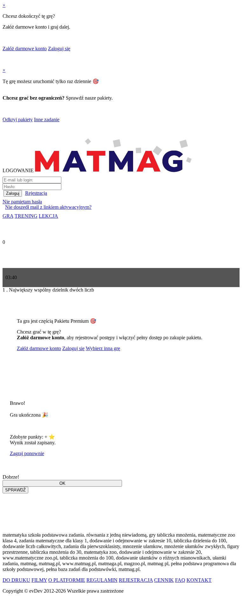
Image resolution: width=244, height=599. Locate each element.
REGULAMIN (102, 580)
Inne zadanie (46, 119)
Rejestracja (36, 193)
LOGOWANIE (18, 170)
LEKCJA (48, 216)
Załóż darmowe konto (25, 48)
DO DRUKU (16, 580)
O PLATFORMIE (66, 580)
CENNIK (164, 580)
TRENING (26, 216)
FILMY (39, 580)
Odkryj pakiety (18, 119)
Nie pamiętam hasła (22, 201)
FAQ (180, 580)
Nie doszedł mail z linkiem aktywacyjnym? (48, 207)
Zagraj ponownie (27, 453)
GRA (8, 216)
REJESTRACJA (136, 580)
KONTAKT (199, 580)
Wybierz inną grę (103, 348)
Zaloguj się (59, 48)
